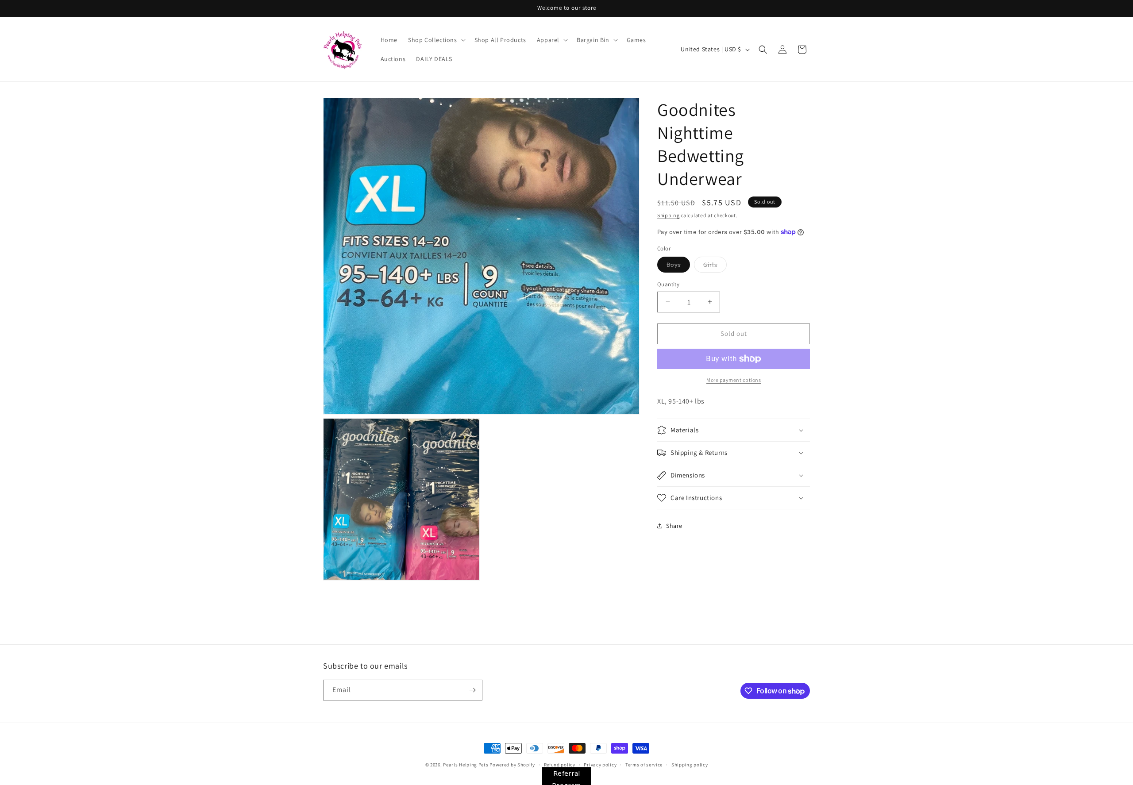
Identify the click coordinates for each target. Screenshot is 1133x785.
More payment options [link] (733, 380)
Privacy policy (600, 765)
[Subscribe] (472, 690)
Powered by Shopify (512, 765)
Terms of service (644, 765)
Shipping (668, 215)
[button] (436, 40)
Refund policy (559, 765)
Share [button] (674, 526)
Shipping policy (689, 765)
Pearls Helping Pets (465, 765)
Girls (715, 266)
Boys (678, 266)
